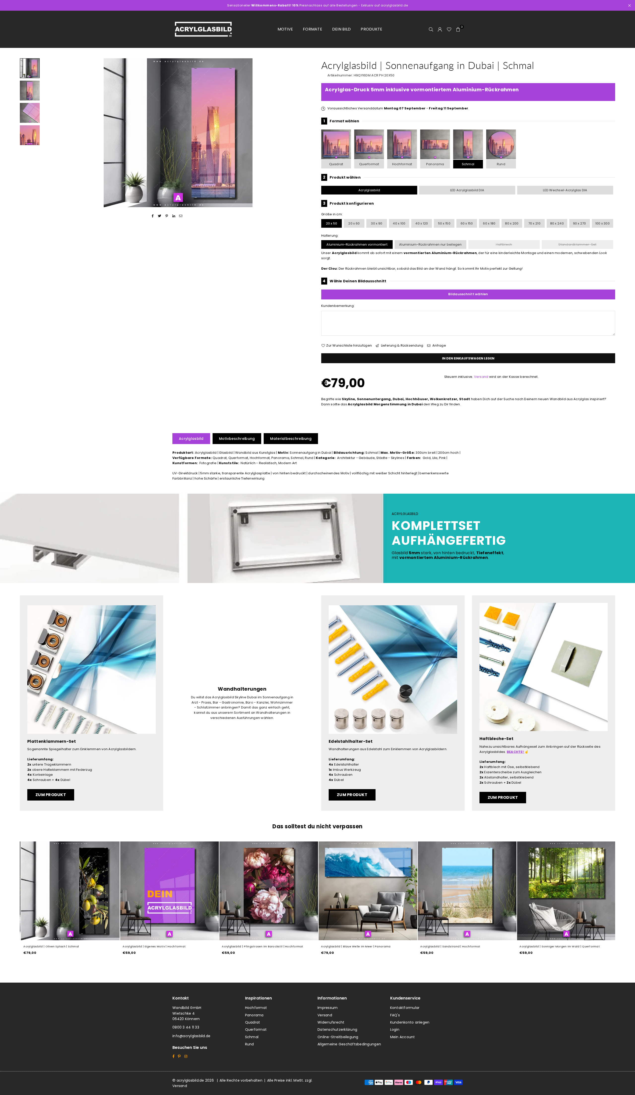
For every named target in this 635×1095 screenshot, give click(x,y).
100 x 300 (602, 223)
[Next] (307, 133)
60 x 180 (489, 223)
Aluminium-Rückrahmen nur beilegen (430, 244)
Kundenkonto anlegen (410, 1022)
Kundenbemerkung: (337, 305)
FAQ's (395, 1015)
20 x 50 (331, 223)
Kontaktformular (405, 1007)
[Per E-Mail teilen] (181, 216)
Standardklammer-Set (577, 244)
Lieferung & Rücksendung (401, 345)
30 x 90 (376, 223)
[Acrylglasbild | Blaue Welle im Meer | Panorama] (367, 890)
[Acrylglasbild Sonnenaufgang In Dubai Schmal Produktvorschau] (29, 68)
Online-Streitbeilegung (338, 1036)
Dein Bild (341, 29)
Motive (285, 29)
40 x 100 (399, 223)
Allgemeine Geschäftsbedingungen (349, 1044)
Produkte (371, 29)
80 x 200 (511, 223)
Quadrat (336, 164)
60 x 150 (467, 223)
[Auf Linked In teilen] (174, 216)
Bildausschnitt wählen (468, 294)
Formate (312, 29)
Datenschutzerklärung (337, 1029)
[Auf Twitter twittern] (160, 216)
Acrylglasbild (369, 190)
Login (394, 1029)
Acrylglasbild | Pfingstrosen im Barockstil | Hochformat (261, 946)
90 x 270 (579, 223)
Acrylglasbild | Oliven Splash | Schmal (50, 946)
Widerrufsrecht (331, 1022)
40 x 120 (421, 223)
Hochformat (402, 164)
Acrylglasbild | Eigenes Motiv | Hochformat (153, 946)
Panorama (435, 164)
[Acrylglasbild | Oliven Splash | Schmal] (69, 890)
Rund (501, 164)
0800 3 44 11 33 (185, 1027)
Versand (481, 376)
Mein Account (402, 1036)
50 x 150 (444, 223)
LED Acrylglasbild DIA (467, 190)
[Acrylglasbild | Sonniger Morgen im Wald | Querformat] (565, 890)
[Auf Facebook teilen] (153, 216)
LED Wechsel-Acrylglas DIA (565, 190)
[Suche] (431, 29)
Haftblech (504, 244)
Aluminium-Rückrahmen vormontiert (356, 244)
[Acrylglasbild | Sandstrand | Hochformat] (466, 890)
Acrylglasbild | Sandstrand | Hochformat (449, 946)
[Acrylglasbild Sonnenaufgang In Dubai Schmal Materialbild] (30, 113)
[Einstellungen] (440, 29)
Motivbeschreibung (237, 438)
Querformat (369, 164)
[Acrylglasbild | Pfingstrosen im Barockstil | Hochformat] (268, 890)
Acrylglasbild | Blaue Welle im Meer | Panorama (355, 946)
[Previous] (49, 133)
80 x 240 (557, 223)
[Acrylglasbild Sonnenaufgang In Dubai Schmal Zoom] (30, 135)
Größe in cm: (332, 214)
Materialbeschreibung (291, 438)
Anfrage (439, 345)
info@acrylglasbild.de (191, 1035)
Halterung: (330, 235)
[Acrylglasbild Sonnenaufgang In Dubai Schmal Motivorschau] (30, 90)
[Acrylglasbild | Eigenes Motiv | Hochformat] (168, 890)
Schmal (468, 164)
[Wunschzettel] (449, 29)
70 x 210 (534, 223)
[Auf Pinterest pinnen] (167, 216)
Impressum (328, 1007)
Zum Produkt (50, 795)
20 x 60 (354, 223)
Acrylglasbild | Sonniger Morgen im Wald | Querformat (559, 946)
